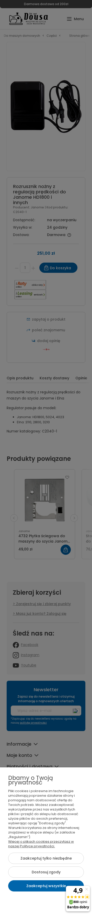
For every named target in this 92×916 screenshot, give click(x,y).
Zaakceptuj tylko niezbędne (46, 858)
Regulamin (18, 837)
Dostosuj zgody (46, 872)
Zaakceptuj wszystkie (46, 885)
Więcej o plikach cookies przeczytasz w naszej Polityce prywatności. (41, 844)
